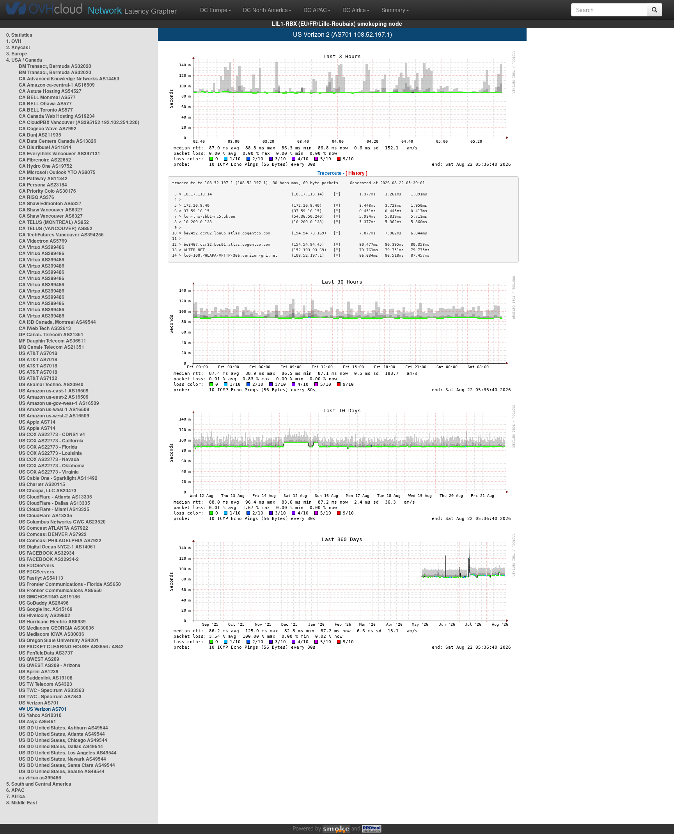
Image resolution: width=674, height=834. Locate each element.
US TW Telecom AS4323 (45, 683)
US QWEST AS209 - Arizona (49, 665)
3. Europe (16, 53)
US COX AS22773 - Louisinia (50, 452)
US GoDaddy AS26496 (44, 602)
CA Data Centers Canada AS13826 (57, 140)
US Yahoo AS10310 (40, 715)
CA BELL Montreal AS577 (47, 97)
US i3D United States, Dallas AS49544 (61, 746)
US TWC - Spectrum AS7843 (50, 696)
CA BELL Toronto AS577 (46, 109)
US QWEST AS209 (39, 658)
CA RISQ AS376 (36, 197)
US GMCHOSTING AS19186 (49, 596)
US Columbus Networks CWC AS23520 (62, 521)
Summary (393, 10)
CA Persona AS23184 (43, 184)
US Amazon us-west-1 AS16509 (54, 409)
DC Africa (354, 10)
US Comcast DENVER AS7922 (53, 534)
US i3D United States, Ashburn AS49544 (63, 727)
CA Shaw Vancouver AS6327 (51, 209)
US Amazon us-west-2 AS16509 (54, 415)
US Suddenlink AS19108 (46, 677)
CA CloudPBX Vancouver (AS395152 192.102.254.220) (79, 122)
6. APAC (15, 789)
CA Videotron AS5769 (43, 240)
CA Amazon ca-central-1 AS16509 (57, 84)
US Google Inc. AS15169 (46, 608)
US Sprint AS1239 (39, 671)
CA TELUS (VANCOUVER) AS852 (55, 228)
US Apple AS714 (37, 421)
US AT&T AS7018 (38, 353)
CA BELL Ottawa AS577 (45, 103)
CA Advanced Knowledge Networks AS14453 (69, 78)
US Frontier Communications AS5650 (60, 590)
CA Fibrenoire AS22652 (45, 159)
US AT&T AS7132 (38, 378)
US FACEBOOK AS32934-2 (49, 559)
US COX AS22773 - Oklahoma (52, 465)
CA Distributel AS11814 (45, 147)
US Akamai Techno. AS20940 (51, 384)
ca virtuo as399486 (40, 777)
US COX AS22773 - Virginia (49, 471)
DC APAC (315, 10)
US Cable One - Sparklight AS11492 (58, 477)
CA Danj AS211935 (40, 134)
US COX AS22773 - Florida (48, 446)
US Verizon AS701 (39, 702)
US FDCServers (36, 565)
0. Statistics (19, 34)
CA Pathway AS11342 (43, 178)
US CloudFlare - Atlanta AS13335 (55, 496)
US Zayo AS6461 (37, 721)
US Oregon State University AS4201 (59, 640)
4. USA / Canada (24, 59)
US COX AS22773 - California (51, 440)
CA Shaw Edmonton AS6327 (50, 203)
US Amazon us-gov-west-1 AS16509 (59, 402)
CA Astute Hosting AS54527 (50, 90)
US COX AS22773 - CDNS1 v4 (52, 434)
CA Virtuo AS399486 (41, 246)
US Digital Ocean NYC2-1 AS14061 (57, 546)
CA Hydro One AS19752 (45, 165)
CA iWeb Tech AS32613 (45, 328)
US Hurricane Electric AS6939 (52, 621)
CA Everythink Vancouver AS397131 (59, 153)
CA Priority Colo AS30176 (47, 190)
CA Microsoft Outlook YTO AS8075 (57, 172)
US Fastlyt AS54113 (41, 577)
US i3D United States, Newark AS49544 (62, 758)
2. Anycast (18, 47)
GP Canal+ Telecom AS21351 (51, 334)
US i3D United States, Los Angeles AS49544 (68, 752)
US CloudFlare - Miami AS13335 (54, 509)
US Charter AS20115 (42, 484)
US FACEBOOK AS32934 (46, 552)
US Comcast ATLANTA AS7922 (53, 527)
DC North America (265, 10)
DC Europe (213, 10)
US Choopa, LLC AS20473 (47, 490)
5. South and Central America (38, 783)
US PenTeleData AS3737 (46, 652)
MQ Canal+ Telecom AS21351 (51, 346)
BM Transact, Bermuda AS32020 (55, 65)
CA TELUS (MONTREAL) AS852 (54, 221)
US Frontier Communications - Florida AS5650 (70, 583)
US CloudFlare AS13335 (45, 515)
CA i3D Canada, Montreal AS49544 (57, 321)
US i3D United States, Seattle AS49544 (62, 771)
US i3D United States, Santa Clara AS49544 (67, 764)
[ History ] (356, 172)
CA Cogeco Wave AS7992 (47, 128)
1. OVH (13, 40)
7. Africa (15, 796)
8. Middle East (21, 802)
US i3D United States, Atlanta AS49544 (62, 733)
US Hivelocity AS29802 (44, 615)
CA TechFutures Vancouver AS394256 (61, 234)
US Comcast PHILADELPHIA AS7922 (60, 540)
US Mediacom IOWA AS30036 (51, 633)
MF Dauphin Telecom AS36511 (52, 340)
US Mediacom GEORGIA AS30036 (56, 627)
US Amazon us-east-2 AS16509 (54, 396)
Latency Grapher (132, 9)
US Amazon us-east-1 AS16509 (54, 390)
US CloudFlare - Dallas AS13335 (54, 502)
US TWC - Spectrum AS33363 (51, 690)
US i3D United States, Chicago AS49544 (63, 740)
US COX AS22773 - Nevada (49, 459)
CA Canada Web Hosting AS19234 (57, 115)
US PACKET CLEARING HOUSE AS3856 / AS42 (71, 646)
